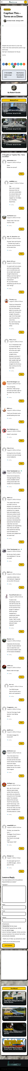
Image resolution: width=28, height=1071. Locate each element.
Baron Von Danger (12, 381)
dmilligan (9, 783)
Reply (21, 173)
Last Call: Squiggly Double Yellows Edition (13, 126)
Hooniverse (7, 9)
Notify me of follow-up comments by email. (14, 938)
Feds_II (11, 339)
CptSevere (10, 751)
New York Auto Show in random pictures (13, 142)
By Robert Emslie (11, 20)
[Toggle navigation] (1, 1)
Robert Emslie (15, 92)
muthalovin (10, 215)
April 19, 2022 (17, 113)
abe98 (8, 730)
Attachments (5, 924)
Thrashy (11, 299)
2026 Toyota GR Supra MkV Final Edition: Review (13, 1001)
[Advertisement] (14, 965)
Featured (19, 1041)
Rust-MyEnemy (11, 429)
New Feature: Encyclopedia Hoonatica (20, 75)
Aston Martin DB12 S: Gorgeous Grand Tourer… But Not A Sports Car (13, 1049)
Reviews (7, 1042)
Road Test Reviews (15, 1042)
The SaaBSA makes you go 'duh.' (8, 75)
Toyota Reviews (9, 998)
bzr (10, 684)
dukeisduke (10, 160)
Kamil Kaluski (9, 113)
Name (3, 904)
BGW (8, 408)
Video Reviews (8, 1044)
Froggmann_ (10, 707)
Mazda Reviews (8, 1013)
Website (4, 917)
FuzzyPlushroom (14, 595)
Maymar (9, 639)
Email (3, 911)
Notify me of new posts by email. (11, 941)
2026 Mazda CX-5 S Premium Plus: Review (14, 1017)
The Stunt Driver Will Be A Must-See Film (13, 1032)
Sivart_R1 (10, 261)
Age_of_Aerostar (12, 236)
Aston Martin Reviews (10, 1041)
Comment (5, 884)
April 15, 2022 (17, 129)
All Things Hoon (8, 1029)
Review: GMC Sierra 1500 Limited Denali (13, 110)
